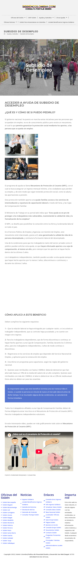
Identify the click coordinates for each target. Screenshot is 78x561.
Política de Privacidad (35, 554)
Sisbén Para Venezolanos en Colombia (32, 22)
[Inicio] (4, 34)
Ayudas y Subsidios (45, 18)
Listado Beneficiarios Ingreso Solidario (61, 22)
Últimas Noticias (9, 22)
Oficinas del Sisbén (17, 18)
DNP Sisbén (32, 18)
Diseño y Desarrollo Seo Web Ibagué (56, 554)
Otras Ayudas (60, 18)
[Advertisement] (39, 289)
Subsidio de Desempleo (27, 34)
